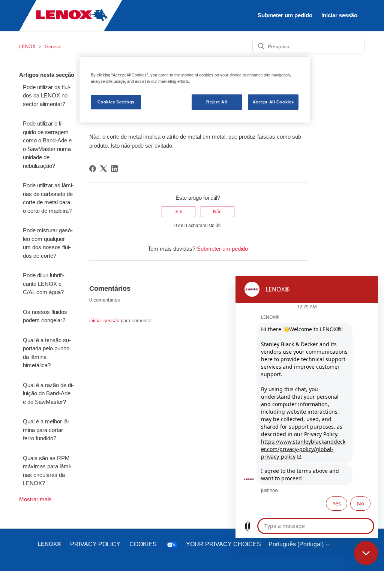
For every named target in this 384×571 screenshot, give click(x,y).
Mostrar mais (35, 499)
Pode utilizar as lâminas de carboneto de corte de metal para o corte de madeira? (48, 198)
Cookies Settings (116, 102)
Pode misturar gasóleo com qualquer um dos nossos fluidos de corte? (48, 243)
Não (217, 211)
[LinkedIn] (114, 168)
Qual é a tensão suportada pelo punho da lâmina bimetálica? (47, 353)
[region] (195, 90)
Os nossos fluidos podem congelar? (45, 316)
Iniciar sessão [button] (339, 15)
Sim (178, 211)
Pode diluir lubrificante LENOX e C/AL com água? (43, 283)
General (53, 46)
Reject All (216, 102)
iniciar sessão (104, 320)
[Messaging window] (307, 407)
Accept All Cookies (273, 102)
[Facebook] (92, 168)
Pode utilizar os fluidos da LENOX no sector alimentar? (46, 95)
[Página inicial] (70, 29)
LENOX (27, 46)
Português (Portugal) (296, 544)
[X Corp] (103, 168)
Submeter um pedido (285, 15)
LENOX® (49, 544)
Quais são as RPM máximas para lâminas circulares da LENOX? (47, 471)
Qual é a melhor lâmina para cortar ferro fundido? (46, 429)
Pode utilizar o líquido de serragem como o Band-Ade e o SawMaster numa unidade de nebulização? (47, 144)
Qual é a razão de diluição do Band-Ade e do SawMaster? (48, 393)
